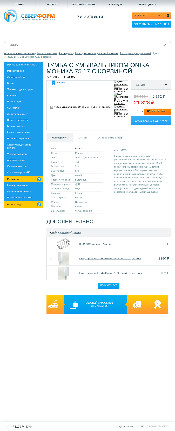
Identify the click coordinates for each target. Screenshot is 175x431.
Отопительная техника (19, 191)
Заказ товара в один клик (151, 121)
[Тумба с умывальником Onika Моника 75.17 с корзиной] (121, 87)
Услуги (19, 4)
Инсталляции (14, 101)
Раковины (12, 95)
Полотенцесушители (17, 120)
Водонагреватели (16, 126)
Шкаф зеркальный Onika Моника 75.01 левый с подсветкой (110, 258)
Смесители (13, 108)
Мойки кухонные (15, 71)
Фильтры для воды (17, 154)
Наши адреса (147, 4)
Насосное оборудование (19, 138)
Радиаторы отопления (18, 132)
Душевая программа (17, 114)
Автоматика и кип (16, 160)
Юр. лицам (115, 4)
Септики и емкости (16, 166)
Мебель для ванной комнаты (22, 64)
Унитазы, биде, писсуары (20, 89)
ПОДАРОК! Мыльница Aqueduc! (95, 244)
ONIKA (78, 148)
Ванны (10, 83)
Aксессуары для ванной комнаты (19, 146)
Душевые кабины (16, 77)
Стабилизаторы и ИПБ (18, 172)
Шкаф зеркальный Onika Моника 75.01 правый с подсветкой (110, 273)
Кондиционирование (17, 185)
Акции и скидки (15, 204)
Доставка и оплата (84, 4)
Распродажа (13, 179)
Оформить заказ (158, 426)
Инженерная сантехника (19, 197)
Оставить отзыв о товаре (111, 137)
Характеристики (60, 137)
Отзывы (83, 137)
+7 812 (89, 17)
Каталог (52, 4)
